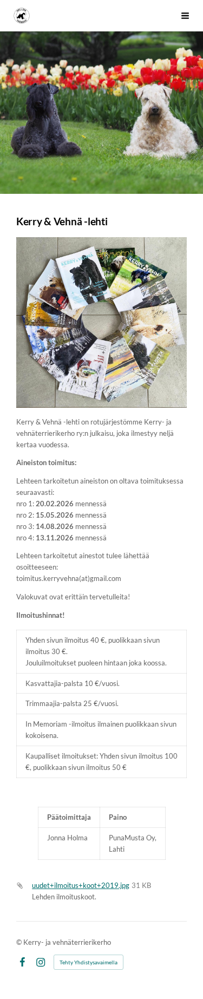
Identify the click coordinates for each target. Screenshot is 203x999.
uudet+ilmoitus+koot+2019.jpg (80, 885)
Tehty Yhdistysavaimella (88, 962)
